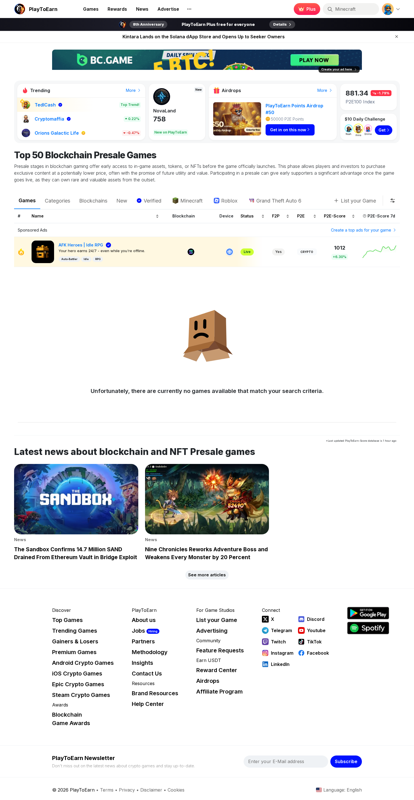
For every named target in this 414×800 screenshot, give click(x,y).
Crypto (307, 252)
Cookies (176, 790)
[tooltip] (392, 200)
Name (38, 216)
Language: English (342, 790)
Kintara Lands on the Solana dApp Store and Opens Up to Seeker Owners (204, 36)
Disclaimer (151, 790)
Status (247, 216)
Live (247, 252)
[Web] (229, 252)
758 (159, 119)
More (131, 90)
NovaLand (164, 111)
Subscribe (346, 761)
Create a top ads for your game (361, 230)
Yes (278, 252)
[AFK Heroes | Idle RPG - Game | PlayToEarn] (43, 251)
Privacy (127, 790)
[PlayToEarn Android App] (368, 613)
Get (382, 130)
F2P (275, 216)
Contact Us (147, 673)
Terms (106, 790)
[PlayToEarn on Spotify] (368, 628)
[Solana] (191, 252)
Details (280, 24)
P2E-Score (335, 216)
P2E (301, 216)
